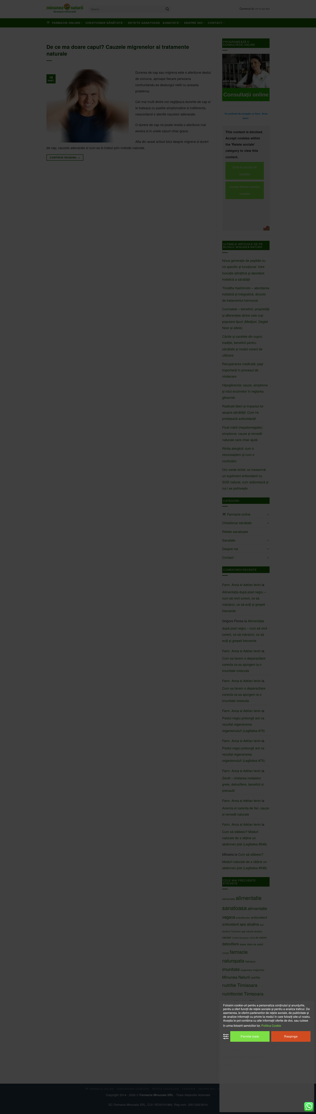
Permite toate (250, 1036)
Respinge (291, 1036)
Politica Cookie (271, 1025)
